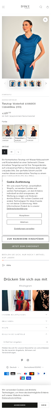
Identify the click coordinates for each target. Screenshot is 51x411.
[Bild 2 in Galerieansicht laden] (19, 83)
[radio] (8, 133)
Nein (43, 405)
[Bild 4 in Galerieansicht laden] (32, 83)
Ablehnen (24, 222)
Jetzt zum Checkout (25, 246)
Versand (12, 116)
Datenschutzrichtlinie (11, 398)
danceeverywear (9, 100)
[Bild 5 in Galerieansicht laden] (38, 83)
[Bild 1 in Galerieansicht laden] (12, 83)
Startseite (6, 94)
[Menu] (3, 7)
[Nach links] (5, 83)
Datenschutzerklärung (17, 208)
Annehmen (20, 405)
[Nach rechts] (46, 83)
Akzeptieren (24, 215)
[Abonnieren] (47, 342)
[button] (40, 7)
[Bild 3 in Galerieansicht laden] (25, 83)
